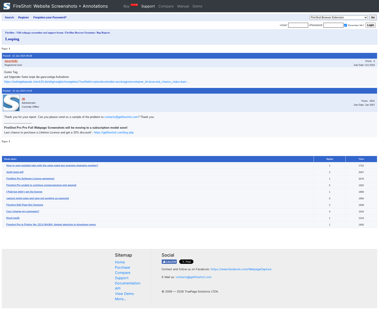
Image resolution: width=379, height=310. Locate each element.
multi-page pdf (14, 172)
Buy (130, 6)
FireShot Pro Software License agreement (30, 178)
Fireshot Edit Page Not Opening (24, 204)
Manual (183, 6)
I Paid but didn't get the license (24, 191)
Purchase (122, 267)
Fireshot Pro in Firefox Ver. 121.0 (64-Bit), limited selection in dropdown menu (51, 224)
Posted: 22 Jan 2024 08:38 (17, 55)
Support (148, 6)
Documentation (127, 283)
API (117, 288)
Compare (166, 6)
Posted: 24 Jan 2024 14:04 (17, 90)
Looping (12, 39)
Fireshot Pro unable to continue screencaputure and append (41, 185)
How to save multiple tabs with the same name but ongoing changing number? (52, 165)
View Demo (124, 293)
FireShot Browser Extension (80, 32)
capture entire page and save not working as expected (37, 198)
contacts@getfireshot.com (121, 117)
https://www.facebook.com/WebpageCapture (241, 269)
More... (120, 299)
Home (120, 262)
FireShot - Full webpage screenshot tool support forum (34, 32)
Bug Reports (103, 32)
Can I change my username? (22, 211)
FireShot (60, 6)
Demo (197, 6)
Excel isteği (13, 218)
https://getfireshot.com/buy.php (114, 132)
